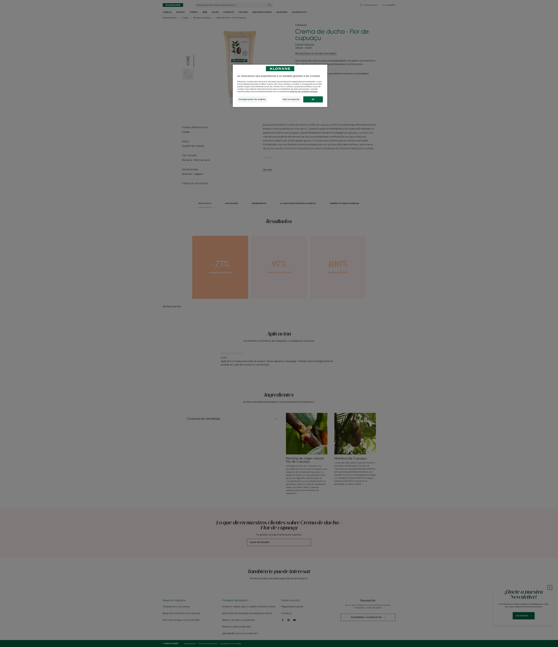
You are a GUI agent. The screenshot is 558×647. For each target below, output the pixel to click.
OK (313, 99)
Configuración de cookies (252, 99)
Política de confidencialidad (304, 91)
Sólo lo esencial (291, 99)
